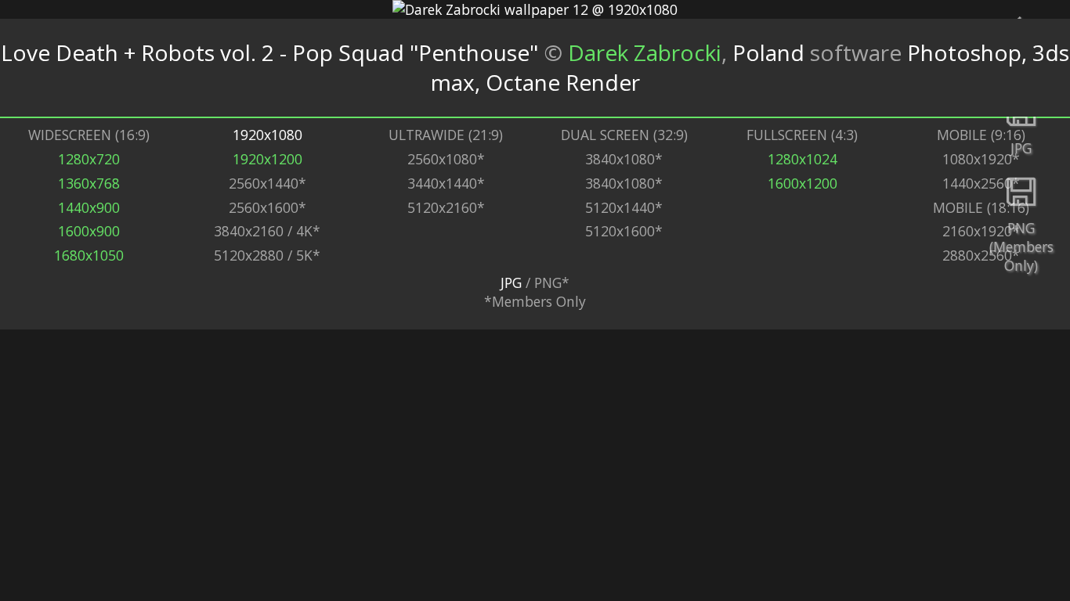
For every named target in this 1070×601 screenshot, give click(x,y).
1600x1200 (802, 183)
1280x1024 (802, 158)
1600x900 (89, 230)
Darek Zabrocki (644, 52)
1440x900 (89, 207)
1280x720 (89, 158)
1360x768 (89, 183)
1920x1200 (267, 158)
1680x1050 (89, 255)
